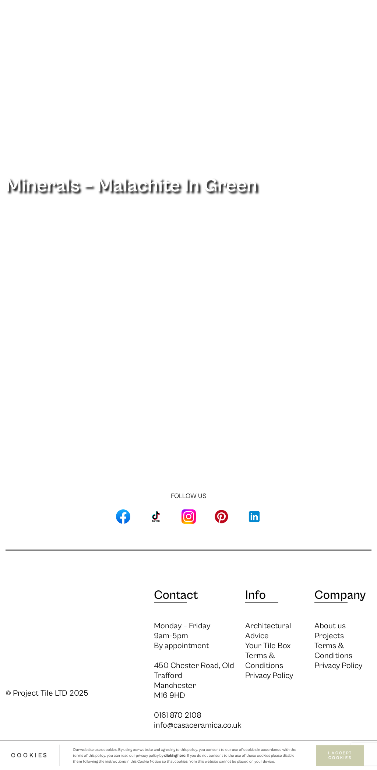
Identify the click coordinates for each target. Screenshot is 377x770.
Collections (115, 58)
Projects (283, 58)
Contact (176, 595)
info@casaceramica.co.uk (198, 725)
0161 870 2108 (177, 715)
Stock (170, 58)
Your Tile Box (267, 645)
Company (340, 595)
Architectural (208, 58)
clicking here (175, 755)
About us (330, 626)
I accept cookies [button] (340, 755)
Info (147, 58)
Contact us (323, 58)
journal (250, 58)
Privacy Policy (269, 675)
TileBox (360, 58)
